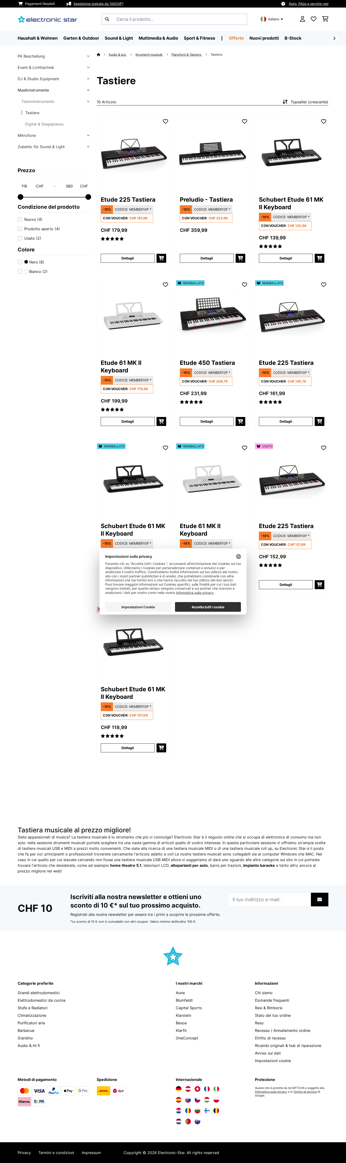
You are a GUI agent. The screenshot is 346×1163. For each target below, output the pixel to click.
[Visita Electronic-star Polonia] (216, 1100)
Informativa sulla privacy (271, 1091)
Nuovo (33, 219)
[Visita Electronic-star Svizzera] (197, 1089)
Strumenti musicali (149, 54)
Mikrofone (27, 135)
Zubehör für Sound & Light (41, 146)
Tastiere (32, 112)
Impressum (91, 1152)
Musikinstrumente (33, 90)
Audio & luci (118, 54)
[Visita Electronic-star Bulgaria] (197, 1110)
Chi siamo (264, 992)
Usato (32, 238)
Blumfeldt (184, 1000)
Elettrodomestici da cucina (41, 1000)
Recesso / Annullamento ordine (282, 1030)
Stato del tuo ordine (273, 1015)
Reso (259, 1023)
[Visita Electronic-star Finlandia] (207, 1110)
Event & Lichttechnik (36, 67)
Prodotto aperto (42, 229)
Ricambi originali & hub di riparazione (288, 1045)
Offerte (236, 38)
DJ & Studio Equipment (38, 78)
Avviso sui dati (268, 1053)
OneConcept (187, 1038)
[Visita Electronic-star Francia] (207, 1089)
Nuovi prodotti (264, 38)
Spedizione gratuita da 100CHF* (98, 4)
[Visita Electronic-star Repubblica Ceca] (197, 1100)
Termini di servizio (305, 1091)
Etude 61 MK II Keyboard (121, 366)
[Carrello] (325, 19)
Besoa (181, 1023)
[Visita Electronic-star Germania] (178, 1089)
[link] (133, 153)
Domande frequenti (272, 1000)
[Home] (103, 54)
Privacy (24, 1152)
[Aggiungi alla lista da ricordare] (165, 121)
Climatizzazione (32, 1015)
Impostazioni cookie (273, 1060)
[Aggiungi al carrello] (161, 258)
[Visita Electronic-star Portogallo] (188, 1121)
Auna (180, 992)
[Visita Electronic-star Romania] (188, 1110)
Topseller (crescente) (309, 102)
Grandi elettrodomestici (39, 992)
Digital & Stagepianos (44, 124)
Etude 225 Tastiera (128, 199)
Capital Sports (189, 1007)
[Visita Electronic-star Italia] (216, 1089)
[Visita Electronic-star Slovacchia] (188, 1100)
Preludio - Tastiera (206, 199)
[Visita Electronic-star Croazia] (178, 1110)
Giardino (25, 1038)
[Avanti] (334, 38)
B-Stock (293, 38)
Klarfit (181, 1030)
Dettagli (127, 258)
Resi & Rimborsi (268, 1007)
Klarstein (183, 1015)
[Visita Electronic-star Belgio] (216, 1110)
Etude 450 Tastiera (207, 362)
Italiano (273, 19)
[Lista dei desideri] (313, 19)
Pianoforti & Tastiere (187, 54)
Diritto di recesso (270, 1038)
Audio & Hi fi (29, 1045)
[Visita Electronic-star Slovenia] (197, 1121)
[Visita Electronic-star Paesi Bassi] (178, 1121)
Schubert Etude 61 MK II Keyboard (291, 203)
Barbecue (26, 1030)
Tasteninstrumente (37, 101)
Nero (36, 262)
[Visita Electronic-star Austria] (188, 1089)
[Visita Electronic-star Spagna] (178, 1100)
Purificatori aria (31, 1023)
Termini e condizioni (56, 1152)
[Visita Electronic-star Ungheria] (207, 1100)
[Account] (302, 19)
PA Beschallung (31, 56)
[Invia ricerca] (107, 19)
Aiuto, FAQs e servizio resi (308, 4)
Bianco (38, 271)
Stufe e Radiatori (33, 1007)
